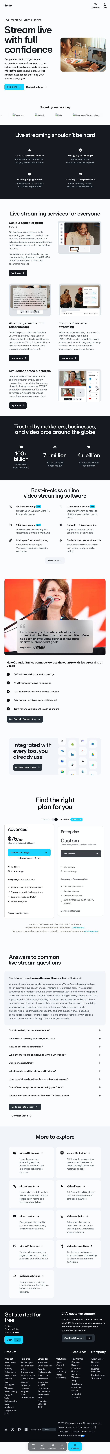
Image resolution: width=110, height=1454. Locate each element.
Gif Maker (25, 1385)
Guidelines (76, 1387)
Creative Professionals (44, 1370)
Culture (94, 1365)
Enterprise (42, 1362)
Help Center (77, 1359)
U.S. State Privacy (85, 1427)
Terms (61, 1427)
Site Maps (96, 1378)
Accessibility (88, 1431)
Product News (98, 1375)
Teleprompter (27, 1365)
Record (8, 1378)
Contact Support (75, 1363)
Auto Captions (28, 1375)
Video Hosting (8, 1367)
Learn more (78, 928)
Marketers (43, 1378)
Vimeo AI (8, 1395)
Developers (76, 1384)
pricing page (91, 931)
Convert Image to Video (25, 1391)
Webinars (8, 1388)
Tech (40, 1407)
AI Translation (27, 1397)
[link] (38, 87)
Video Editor (10, 1372)
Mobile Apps (27, 1362)
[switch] (55, 819)
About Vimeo (97, 1359)
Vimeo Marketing (61, 1370)
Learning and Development (44, 1390)
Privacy (70, 1427)
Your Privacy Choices (69, 1436)
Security (25, 1382)
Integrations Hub (10, 1412)
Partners (75, 1397)
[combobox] (49, 1429)
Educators (43, 1375)
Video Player (10, 1362)
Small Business (45, 1365)
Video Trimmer (27, 1378)
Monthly (45, 819)
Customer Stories (76, 1370)
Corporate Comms (43, 1383)
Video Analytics (9, 1406)
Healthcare (43, 1394)
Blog (73, 1380)
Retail (40, 1397)
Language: (36, 1429)
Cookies (75, 1431)
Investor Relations (95, 1370)
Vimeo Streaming (61, 1376)
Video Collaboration (11, 1400)
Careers (95, 1362)
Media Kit (76, 1394)
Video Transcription (27, 1370)
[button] (95, 5)
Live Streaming (9, 1383)
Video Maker (10, 1375)
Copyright (63, 1431)
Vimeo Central (60, 1364)
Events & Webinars (75, 1376)
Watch (74, 1390)
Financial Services (42, 1402)
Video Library (10, 1391)
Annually (64, 819)
